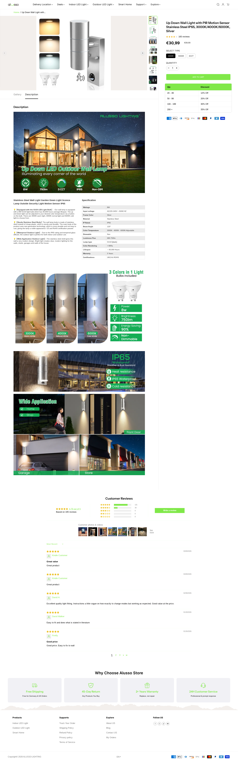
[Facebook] (155, 724)
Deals (60, 4)
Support (140, 4)
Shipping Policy (66, 728)
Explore (155, 4)
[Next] (142, 53)
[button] (105, 505)
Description (31, 94)
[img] (53, 551)
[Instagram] (159, 724)
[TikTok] (164, 724)
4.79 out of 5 (75, 509)
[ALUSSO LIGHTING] (13, 4)
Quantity (171, 63)
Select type (173, 51)
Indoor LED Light (78, 4)
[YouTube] (168, 724)
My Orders (111, 737)
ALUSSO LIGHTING (32, 757)
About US (110, 723)
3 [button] (119, 655)
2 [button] (115, 655)
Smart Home (125, 4)
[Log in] (223, 4)
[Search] (218, 4)
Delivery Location (42, 4)
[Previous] (4, 53)
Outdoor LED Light (103, 4)
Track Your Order (67, 723)
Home (16, 12)
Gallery (17, 94)
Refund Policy (65, 732)
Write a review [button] (169, 510)
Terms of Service (67, 742)
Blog (108, 728)
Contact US (111, 732)
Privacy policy (66, 737)
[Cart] (228, 4)
